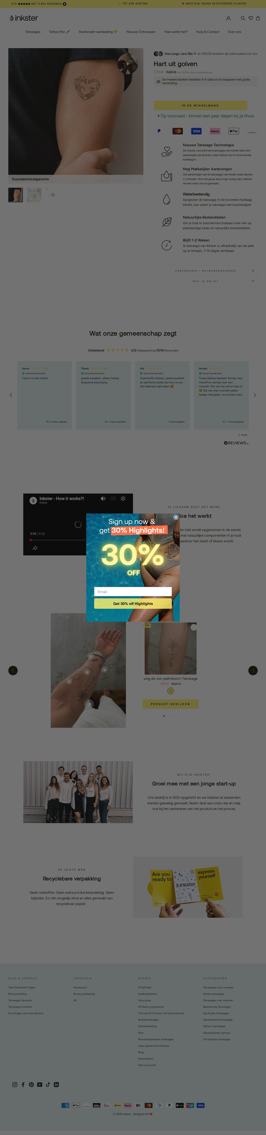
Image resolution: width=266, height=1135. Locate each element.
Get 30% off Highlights (133, 603)
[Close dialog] (176, 517)
